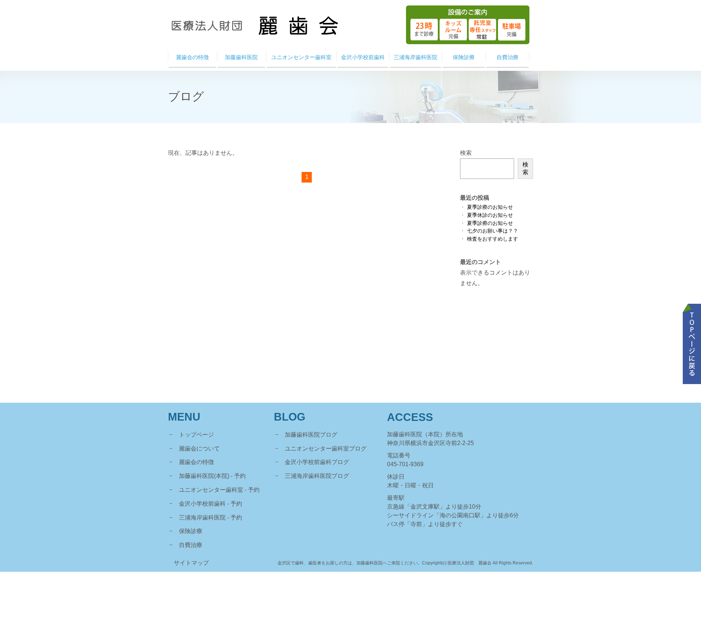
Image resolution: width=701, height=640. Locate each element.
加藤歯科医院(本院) (204, 476)
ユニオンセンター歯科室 (211, 490)
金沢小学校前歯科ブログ (317, 462)
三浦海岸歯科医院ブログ (317, 476)
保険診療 (190, 531)
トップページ (196, 435)
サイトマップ (191, 563)
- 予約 (238, 476)
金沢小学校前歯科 (202, 504)
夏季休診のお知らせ (490, 215)
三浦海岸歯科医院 (202, 517)
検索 (466, 153)
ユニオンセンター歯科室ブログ (326, 448)
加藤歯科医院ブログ (311, 435)
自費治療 (190, 545)
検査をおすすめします (492, 239)
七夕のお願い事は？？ (492, 231)
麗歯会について (199, 448)
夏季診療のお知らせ (490, 207)
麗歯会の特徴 (196, 462)
